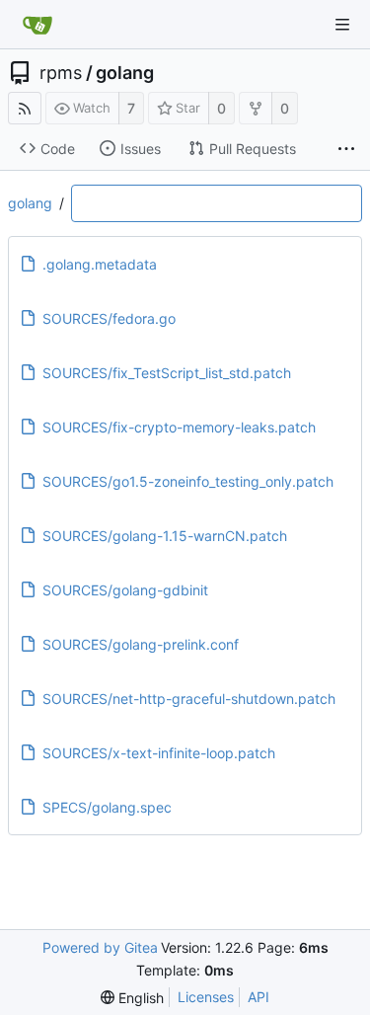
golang (125, 73)
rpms (60, 73)
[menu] (132, 997)
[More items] (346, 149)
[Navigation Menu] (342, 24)
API (258, 996)
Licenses (206, 996)
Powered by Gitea (100, 947)
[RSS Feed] (24, 108)
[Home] (37, 24)
